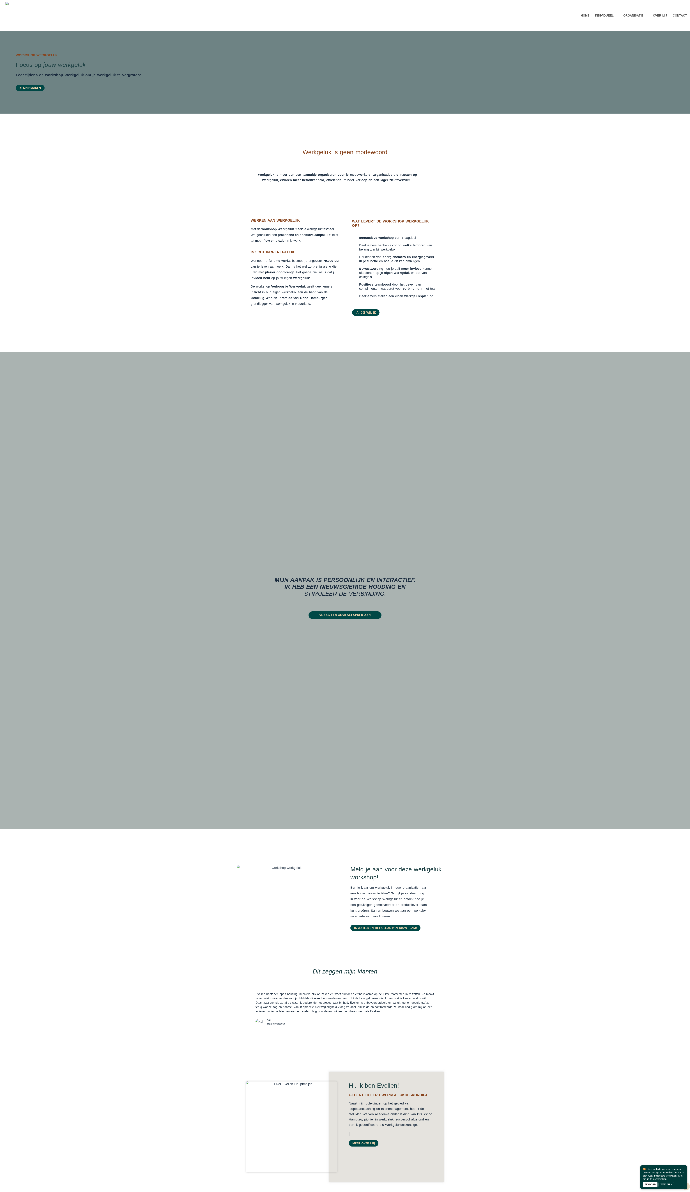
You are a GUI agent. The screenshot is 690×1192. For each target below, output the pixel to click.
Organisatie (633, 15)
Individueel (604, 15)
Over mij (660, 15)
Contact (680, 15)
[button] (250, 1014)
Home (585, 15)
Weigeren (666, 1184)
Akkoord (650, 1184)
